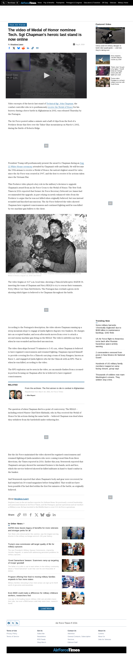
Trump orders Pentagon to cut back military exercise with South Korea (118, 81)
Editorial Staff (73, 642)
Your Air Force (17, 25)
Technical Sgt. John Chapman (59, 103)
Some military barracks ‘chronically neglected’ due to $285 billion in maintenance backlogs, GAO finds (108, 329)
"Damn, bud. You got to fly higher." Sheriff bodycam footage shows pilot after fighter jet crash (117, 71)
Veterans (113, 3)
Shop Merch (41, 642)
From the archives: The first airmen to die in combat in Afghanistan (54, 388)
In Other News (15, 524)
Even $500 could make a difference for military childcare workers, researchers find (33, 594)
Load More (46, 608)
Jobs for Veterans (104, 639)
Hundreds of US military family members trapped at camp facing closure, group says (109, 366)
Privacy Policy (12, 634)
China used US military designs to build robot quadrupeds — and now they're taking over (109, 48)
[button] (46, 75)
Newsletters (41, 636)
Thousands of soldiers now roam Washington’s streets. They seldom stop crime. (110, 377)
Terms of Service (13, 636)
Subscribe (40, 634)
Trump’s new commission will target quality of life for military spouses (31, 545)
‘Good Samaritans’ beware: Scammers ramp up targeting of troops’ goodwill (33, 561)
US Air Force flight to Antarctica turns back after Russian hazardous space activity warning (110, 342)
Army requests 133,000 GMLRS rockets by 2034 (116, 57)
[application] (46, 75)
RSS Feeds (41, 639)
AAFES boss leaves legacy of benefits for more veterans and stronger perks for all (33, 529)
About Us (101, 636)
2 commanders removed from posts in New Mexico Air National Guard (110, 355)
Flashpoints (60, 3)
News (40, 3)
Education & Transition (92, 3)
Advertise (71, 634)
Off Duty (105, 3)
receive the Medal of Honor (60, 107)
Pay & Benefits (49, 3)
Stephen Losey (17, 44)
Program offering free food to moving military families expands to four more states (31, 578)
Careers (101, 634)
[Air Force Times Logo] (28, 3)
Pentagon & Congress (74, 3)
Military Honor (123, 3)
